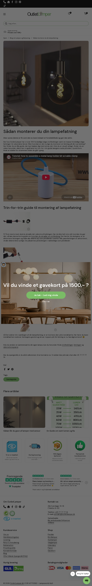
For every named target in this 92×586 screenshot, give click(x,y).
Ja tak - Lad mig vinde (46, 295)
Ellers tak (46, 301)
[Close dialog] (4, 265)
